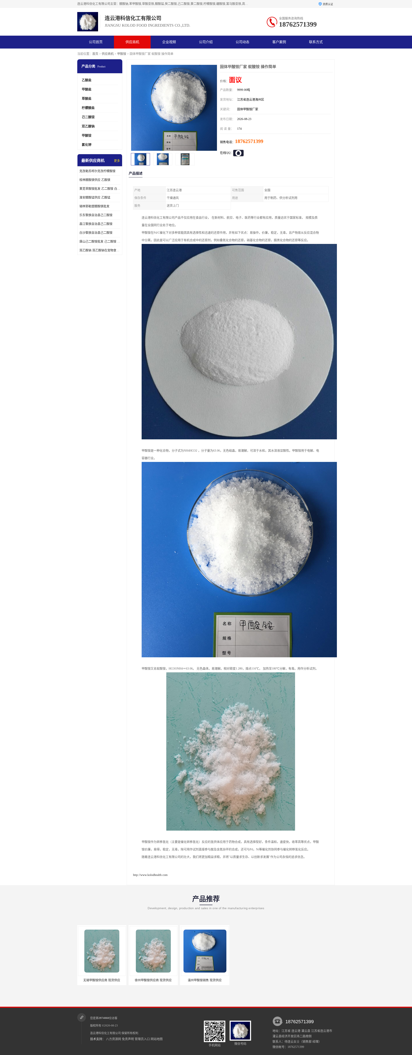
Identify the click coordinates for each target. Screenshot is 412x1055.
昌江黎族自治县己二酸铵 (95, 223)
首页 (95, 53)
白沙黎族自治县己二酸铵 (95, 232)
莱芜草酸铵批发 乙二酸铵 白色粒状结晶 (99, 188)
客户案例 (279, 42)
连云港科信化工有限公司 (105, 1033)
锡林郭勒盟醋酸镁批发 (94, 206)
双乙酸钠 (88, 126)
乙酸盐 (86, 80)
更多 (117, 160)
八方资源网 (113, 1039)
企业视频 (169, 42)
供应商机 (132, 42)
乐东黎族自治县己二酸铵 (95, 215)
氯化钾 (86, 144)
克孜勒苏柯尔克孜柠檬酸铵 (97, 171)
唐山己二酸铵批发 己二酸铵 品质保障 (99, 241)
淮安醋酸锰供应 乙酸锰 (94, 197)
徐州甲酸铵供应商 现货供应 (204, 980)
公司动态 (242, 42)
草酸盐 (86, 98)
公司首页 (96, 42)
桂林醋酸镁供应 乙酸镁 (94, 179)
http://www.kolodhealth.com (150, 875)
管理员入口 (142, 1039)
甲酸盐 (86, 89)
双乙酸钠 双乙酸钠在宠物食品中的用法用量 (99, 250)
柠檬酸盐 (88, 108)
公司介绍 (206, 42)
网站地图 (157, 1039)
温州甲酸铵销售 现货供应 (102, 980)
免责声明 (128, 1039)
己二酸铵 (88, 117)
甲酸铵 (121, 53)
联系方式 (316, 42)
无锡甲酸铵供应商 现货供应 (153, 980)
